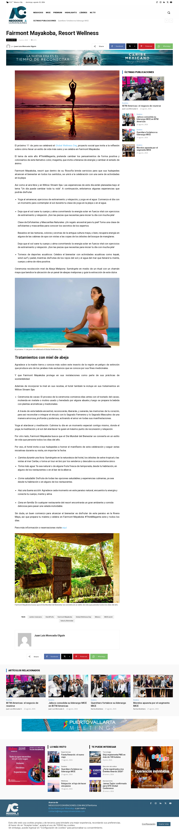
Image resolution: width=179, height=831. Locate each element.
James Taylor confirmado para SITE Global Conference (115, 785)
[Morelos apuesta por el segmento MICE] (128, 150)
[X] (167, 2)
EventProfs (50, 617)
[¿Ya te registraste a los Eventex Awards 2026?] (95, 771)
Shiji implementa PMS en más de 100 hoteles (114, 756)
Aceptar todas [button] (164, 824)
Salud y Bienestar (67, 621)
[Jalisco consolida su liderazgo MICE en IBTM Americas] (128, 119)
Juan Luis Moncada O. (130, 109)
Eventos (125, 103)
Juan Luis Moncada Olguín (25, 46)
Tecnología (107, 752)
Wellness (11, 40)
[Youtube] (171, 2)
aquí (64, 527)
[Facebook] (157, 2)
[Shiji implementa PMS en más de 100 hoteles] (95, 757)
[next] (171, 20)
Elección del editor (110, 766)
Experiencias (66, 752)
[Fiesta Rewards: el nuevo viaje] (53, 757)
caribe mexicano (35, 617)
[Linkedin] (164, 2)
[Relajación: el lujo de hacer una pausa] (53, 786)
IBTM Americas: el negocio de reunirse (141, 106)
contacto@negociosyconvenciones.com (67, 811)
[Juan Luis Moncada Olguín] (8, 46)
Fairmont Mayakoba (65, 617)
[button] (169, 13)
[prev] (166, 20)
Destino (139, 114)
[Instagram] (160, 2)
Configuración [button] (149, 824)
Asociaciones (107, 781)
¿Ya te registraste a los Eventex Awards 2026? (113, 770)
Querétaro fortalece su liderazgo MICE (147, 133)
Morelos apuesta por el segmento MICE (74, 21)
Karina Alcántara (97, 709)
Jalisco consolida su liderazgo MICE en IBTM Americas (147, 119)
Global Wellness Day (66, 145)
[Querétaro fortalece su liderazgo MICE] (128, 135)
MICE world (108, 617)
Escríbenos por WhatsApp (62, 808)
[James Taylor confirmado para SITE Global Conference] (95, 786)
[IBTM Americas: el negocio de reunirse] (143, 88)
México (97, 617)
